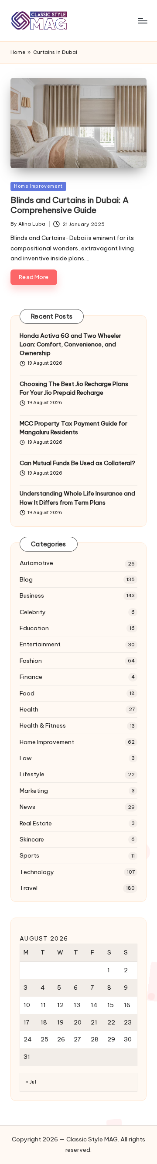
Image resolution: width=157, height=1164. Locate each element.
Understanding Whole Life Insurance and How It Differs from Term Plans (77, 497)
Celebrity (33, 612)
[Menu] (142, 20)
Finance (31, 677)
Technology (37, 872)
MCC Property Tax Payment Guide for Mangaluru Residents (73, 427)
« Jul (30, 1082)
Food (27, 693)
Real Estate (36, 823)
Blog (26, 579)
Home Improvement (38, 186)
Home (17, 52)
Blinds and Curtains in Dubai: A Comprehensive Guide (69, 205)
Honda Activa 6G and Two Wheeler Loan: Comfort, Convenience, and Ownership (70, 344)
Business (32, 595)
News (27, 807)
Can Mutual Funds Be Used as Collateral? (77, 463)
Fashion (31, 661)
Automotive (36, 563)
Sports (29, 855)
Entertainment (40, 644)
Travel (29, 888)
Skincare (32, 839)
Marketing (34, 791)
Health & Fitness (43, 725)
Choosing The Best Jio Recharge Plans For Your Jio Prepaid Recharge (74, 388)
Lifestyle (32, 774)
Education (34, 628)
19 (60, 1022)
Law (26, 758)
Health (29, 709)
